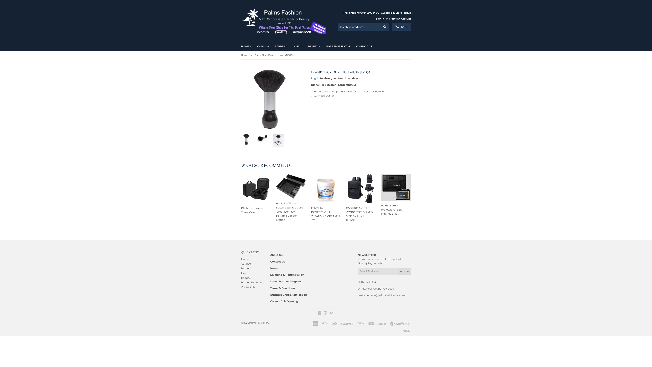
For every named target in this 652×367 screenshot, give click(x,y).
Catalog (263, 46)
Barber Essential (338, 46)
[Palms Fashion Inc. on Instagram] (325, 313)
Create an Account (400, 19)
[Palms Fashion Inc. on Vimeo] (331, 313)
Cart (404, 26)
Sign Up (404, 271)
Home (245, 46)
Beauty (313, 46)
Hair (297, 46)
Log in (315, 78)
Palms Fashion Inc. (259, 322)
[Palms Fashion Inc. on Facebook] (319, 313)
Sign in (380, 19)
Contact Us (364, 46)
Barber (280, 46)
